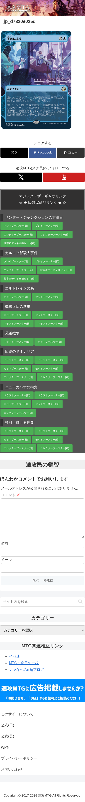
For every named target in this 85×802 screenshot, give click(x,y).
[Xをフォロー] (21, 177)
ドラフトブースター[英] (51, 323)
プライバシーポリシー (19, 758)
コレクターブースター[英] (54, 234)
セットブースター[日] (16, 296)
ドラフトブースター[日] (17, 323)
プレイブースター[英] (47, 225)
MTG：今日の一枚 (24, 663)
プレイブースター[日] (16, 225)
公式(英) (7, 736)
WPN (5, 747)
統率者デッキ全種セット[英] (19, 243)
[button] (71, 153)
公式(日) (7, 725)
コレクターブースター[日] (18, 234)
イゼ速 (14, 656)
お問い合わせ (12, 769)
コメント (10, 495)
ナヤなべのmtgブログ (26, 669)
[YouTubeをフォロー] (64, 177)
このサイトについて (17, 714)
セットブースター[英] (47, 296)
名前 (4, 543)
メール (6, 560)
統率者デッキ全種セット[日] (56, 270)
